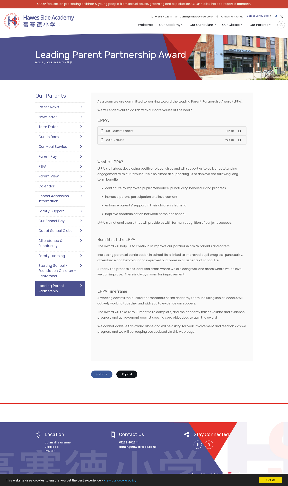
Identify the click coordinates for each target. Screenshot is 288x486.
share (103, 374)
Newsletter (47, 117)
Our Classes (231, 25)
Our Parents (259, 25)
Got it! (270, 479)
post (128, 374)
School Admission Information (53, 198)
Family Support (51, 211)
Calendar (46, 186)
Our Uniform (48, 136)
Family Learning (51, 255)
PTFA (42, 166)
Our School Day (51, 221)
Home (39, 62)
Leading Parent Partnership (51, 288)
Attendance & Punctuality (50, 243)
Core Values (114, 140)
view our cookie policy (120, 480)
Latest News (48, 107)
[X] (282, 17)
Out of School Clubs (55, 230)
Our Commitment (118, 131)
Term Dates (48, 126)
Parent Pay (47, 156)
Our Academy (169, 25)
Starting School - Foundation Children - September (57, 270)
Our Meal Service (52, 146)
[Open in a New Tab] (239, 131)
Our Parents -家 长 (60, 62)
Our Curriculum (201, 25)
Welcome (145, 25)
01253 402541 (163, 16)
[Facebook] (276, 17)
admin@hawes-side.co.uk (196, 16)
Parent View (48, 176)
